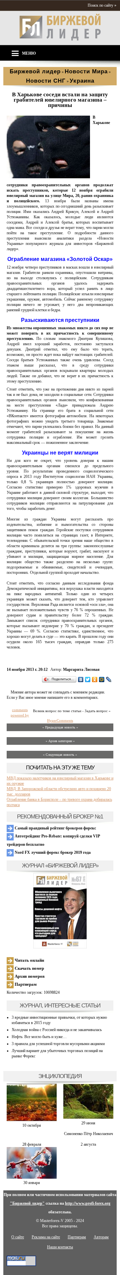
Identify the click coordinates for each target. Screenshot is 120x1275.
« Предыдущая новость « (60, 727)
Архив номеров (29, 976)
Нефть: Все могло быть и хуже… (39, 1036)
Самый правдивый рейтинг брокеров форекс (55, 828)
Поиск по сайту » (102, 5)
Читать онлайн (29, 960)
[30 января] (32, 1177)
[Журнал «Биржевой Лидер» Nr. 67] (60, 910)
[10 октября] (32, 1120)
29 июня (88, 1123)
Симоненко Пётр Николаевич (88, 1133)
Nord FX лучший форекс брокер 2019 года (52, 852)
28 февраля (31, 1144)
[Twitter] (87, 679)
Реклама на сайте (46, 1237)
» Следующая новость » (60, 754)
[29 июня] (88, 1117)
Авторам (101, 1237)
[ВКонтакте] (80, 679)
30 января (31, 1182)
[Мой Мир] (101, 679)
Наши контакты (60, 1247)
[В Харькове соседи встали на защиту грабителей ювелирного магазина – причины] (48, 177)
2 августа (88, 1144)
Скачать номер (29, 968)
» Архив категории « (60, 741)
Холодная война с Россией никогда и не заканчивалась (57, 1029)
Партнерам (25, 984)
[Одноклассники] (94, 679)
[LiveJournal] (108, 679)
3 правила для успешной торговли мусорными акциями (58, 1043)
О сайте (17, 1237)
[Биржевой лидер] (60, 39)
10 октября (31, 1125)
